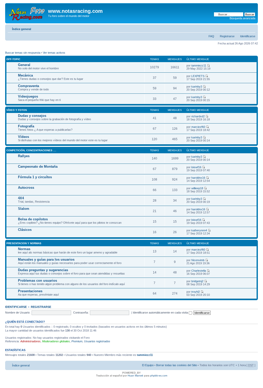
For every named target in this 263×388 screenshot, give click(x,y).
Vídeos (23, 137)
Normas (24, 249)
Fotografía (26, 126)
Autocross (26, 188)
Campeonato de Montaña (38, 166)
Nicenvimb (197, 260)
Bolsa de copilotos (33, 219)
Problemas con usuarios (37, 280)
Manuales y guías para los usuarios (46, 259)
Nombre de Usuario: (17, 312)
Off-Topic (13, 59)
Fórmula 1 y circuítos (35, 177)
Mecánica (25, 75)
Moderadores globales (56, 341)
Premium (76, 341)
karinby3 (196, 86)
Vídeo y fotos (16, 110)
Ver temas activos (54, 52)
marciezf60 (198, 126)
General (24, 65)
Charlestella (198, 270)
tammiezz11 (198, 65)
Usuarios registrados (97, 341)
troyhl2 (195, 291)
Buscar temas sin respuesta (22, 52)
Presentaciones (30, 291)
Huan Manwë (135, 375)
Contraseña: (81, 312)
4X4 (21, 198)
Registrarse (227, 36)
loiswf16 (196, 167)
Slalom (23, 209)
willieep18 (197, 188)
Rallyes (24, 156)
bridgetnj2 (197, 281)
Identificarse (247, 36)
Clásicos (25, 230)
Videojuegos (28, 96)
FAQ (211, 36)
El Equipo (148, 365)
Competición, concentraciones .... (31, 150)
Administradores (30, 341)
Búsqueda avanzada (242, 18)
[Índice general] (27, 12)
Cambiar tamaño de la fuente (251, 28)
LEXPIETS (197, 76)
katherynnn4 (199, 230)
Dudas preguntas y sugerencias (43, 270)
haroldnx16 (198, 177)
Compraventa (28, 86)
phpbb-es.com (158, 375)
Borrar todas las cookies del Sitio (176, 365)
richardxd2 (198, 116)
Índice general (21, 29)
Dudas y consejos (32, 116)
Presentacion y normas (23, 243)
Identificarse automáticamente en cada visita (161, 312)
